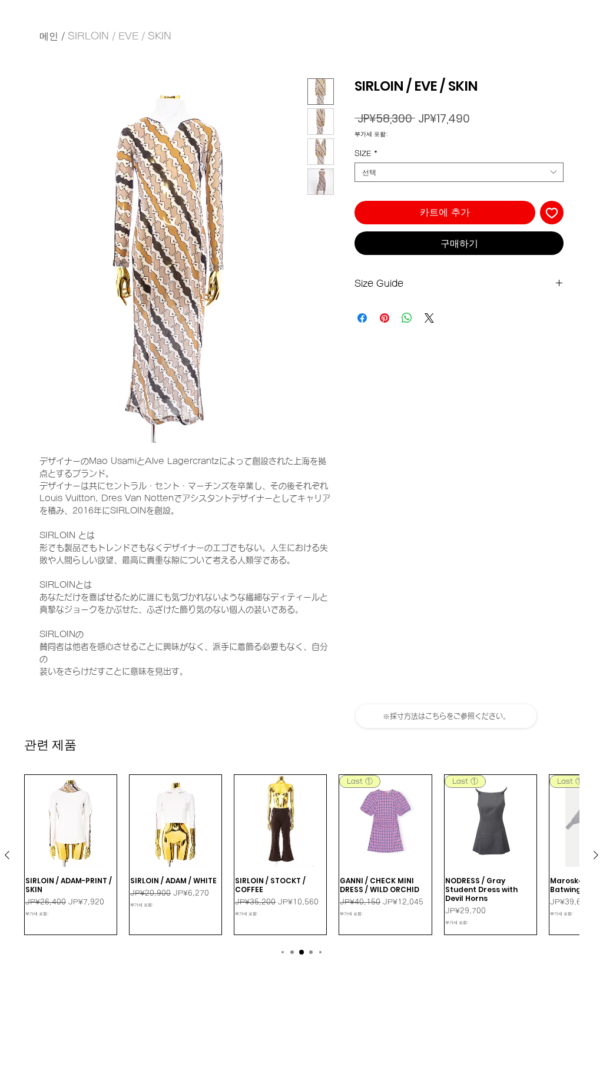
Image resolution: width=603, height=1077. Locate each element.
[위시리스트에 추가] (552, 212)
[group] (301, 855)
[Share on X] (429, 318)
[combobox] (459, 172)
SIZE (365, 153)
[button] (446, 716)
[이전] (7, 855)
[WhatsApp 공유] (407, 318)
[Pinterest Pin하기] (384, 318)
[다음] (596, 855)
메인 (48, 36)
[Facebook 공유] (362, 318)
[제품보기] (71, 821)
